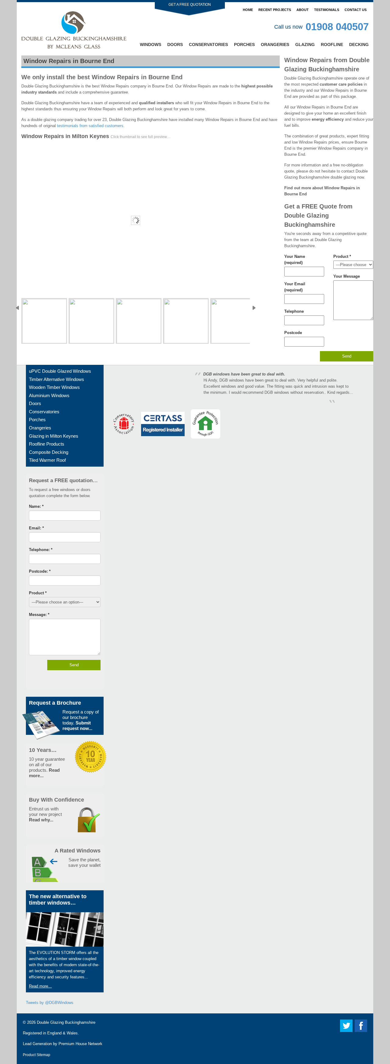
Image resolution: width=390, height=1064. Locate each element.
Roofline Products (46, 444)
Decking (359, 44)
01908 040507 (337, 26)
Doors (175, 44)
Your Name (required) (294, 259)
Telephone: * (40, 549)
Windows (150, 44)
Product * (342, 256)
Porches (244, 44)
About (302, 10)
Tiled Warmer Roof (47, 460)
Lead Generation (37, 1043)
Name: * (36, 506)
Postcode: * (40, 571)
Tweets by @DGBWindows (49, 1002)
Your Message (346, 276)
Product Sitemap (36, 1055)
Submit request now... (77, 725)
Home (248, 10)
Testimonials (326, 10)
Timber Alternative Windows (56, 379)
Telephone (294, 311)
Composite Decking (48, 452)
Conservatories (208, 44)
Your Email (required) (294, 287)
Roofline (332, 44)
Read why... (41, 819)
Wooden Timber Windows (54, 387)
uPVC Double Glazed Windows (60, 371)
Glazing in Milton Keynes (53, 436)
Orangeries (275, 44)
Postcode (293, 332)
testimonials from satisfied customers (90, 125)
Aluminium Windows (49, 395)
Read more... (40, 986)
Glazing (305, 44)
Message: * (39, 614)
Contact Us (356, 10)
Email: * (36, 528)
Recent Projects (274, 10)
